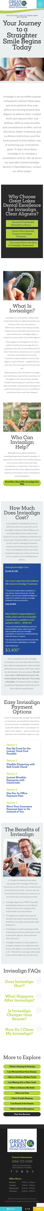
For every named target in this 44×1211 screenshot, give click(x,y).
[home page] (18, 4)
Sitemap (33, 1198)
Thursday (13, 1191)
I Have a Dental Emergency (22, 1109)
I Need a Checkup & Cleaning (22, 1066)
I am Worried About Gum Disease (22, 1072)
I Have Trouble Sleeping (22, 1098)
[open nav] (40, 4)
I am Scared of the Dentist (22, 1103)
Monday (12, 1182)
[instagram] (17, 1171)
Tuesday (12, 1185)
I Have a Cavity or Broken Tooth (22, 1077)
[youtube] (22, 1171)
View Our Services (22, 1114)
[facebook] (11, 1171)
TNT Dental (36, 1201)
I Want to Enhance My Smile (22, 1088)
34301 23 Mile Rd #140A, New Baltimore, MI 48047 (22, 1166)
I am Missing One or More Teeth (22, 1082)
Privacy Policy (9, 1201)
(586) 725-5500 (22, 1161)
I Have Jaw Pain (22, 1093)
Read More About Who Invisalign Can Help (22, 483)
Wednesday (14, 1188)
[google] (27, 1171)
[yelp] (33, 1171)
